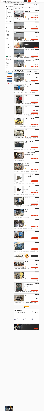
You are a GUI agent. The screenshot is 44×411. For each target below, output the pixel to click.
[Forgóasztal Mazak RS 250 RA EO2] (19, 99)
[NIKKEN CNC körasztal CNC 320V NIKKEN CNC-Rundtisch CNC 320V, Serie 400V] (19, 144)
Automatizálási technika (9, 20)
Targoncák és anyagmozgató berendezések (9, 21)
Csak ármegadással (8, 44)
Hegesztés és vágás (9, 16)
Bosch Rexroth (8, 38)
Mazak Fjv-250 (29, 71)
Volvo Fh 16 (32, 320)
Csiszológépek (9, 17)
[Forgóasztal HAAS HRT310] (19, 212)
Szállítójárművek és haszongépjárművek (9, 19)
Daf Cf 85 (15, 320)
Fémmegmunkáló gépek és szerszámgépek (9, 5)
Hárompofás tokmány (10, 9)
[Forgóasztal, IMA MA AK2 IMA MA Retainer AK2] (19, 14)
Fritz (7, 33)
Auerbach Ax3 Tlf (16, 319)
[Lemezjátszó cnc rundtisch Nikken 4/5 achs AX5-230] (19, 155)
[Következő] (23, 14)
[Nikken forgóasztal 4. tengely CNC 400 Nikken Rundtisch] (19, 166)
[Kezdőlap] (5, 2)
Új (6, 62)
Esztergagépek (9, 15)
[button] (43, 1)
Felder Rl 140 (24, 319)
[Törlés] (29, 7)
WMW (7, 27)
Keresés (37, 312)
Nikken (7, 28)
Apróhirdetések (8, 66)
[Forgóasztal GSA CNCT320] (19, 133)
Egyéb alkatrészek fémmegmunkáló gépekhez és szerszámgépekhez (10, 12)
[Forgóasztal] (19, 223)
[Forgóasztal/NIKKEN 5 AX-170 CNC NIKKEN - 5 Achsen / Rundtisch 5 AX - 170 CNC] (19, 121)
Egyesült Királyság (9, 59)
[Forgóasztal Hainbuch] (19, 298)
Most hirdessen (36, 47)
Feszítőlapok (22, 71)
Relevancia (35, 4)
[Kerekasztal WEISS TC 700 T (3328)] (19, 77)
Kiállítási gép (7, 63)
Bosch (7, 37)
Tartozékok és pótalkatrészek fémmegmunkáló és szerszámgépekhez (10, 7)
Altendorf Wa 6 (16, 318)
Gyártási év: (7, 45)
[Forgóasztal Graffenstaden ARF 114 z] (19, 110)
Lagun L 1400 (24, 320)
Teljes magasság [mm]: (8, 47)
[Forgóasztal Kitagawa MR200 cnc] (19, 235)
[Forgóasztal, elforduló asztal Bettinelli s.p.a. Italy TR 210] (19, 87)
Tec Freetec (32, 318)
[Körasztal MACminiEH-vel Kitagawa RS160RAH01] (19, 201)
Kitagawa (7, 35)
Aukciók (7, 67)
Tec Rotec (32, 319)
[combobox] (9, 55)
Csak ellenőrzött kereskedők (9, 71)
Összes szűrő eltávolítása (17, 8)
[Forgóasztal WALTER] (19, 246)
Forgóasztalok (9, 8)
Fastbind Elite (35, 71)
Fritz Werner (7, 34)
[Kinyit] (26, 20)
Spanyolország (9, 58)
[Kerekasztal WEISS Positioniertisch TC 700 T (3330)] (19, 25)
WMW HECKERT (8, 31)
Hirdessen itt (9, 404)
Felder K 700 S (24, 318)
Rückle (7, 30)
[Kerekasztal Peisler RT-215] (19, 264)
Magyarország (9, 56)
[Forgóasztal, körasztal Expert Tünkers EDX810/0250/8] (19, 287)
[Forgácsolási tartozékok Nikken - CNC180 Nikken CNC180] (19, 275)
